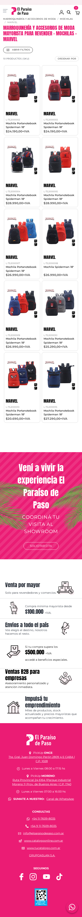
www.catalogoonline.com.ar (43, 840)
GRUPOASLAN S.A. (42, 855)
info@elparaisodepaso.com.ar (43, 833)
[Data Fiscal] (41, 897)
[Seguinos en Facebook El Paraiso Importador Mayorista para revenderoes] (21, 876)
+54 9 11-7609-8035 (43, 826)
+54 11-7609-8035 (43, 818)
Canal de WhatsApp (60, 799)
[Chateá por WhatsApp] (72, 907)
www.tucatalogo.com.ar (43, 848)
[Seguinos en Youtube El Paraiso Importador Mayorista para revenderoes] (46, 876)
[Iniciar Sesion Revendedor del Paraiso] (61, 10)
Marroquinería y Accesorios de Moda (29, 18)
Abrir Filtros (20, 49)
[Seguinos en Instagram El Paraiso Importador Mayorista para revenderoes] (33, 876)
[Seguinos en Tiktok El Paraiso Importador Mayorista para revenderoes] (59, 876)
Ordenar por (67, 58)
